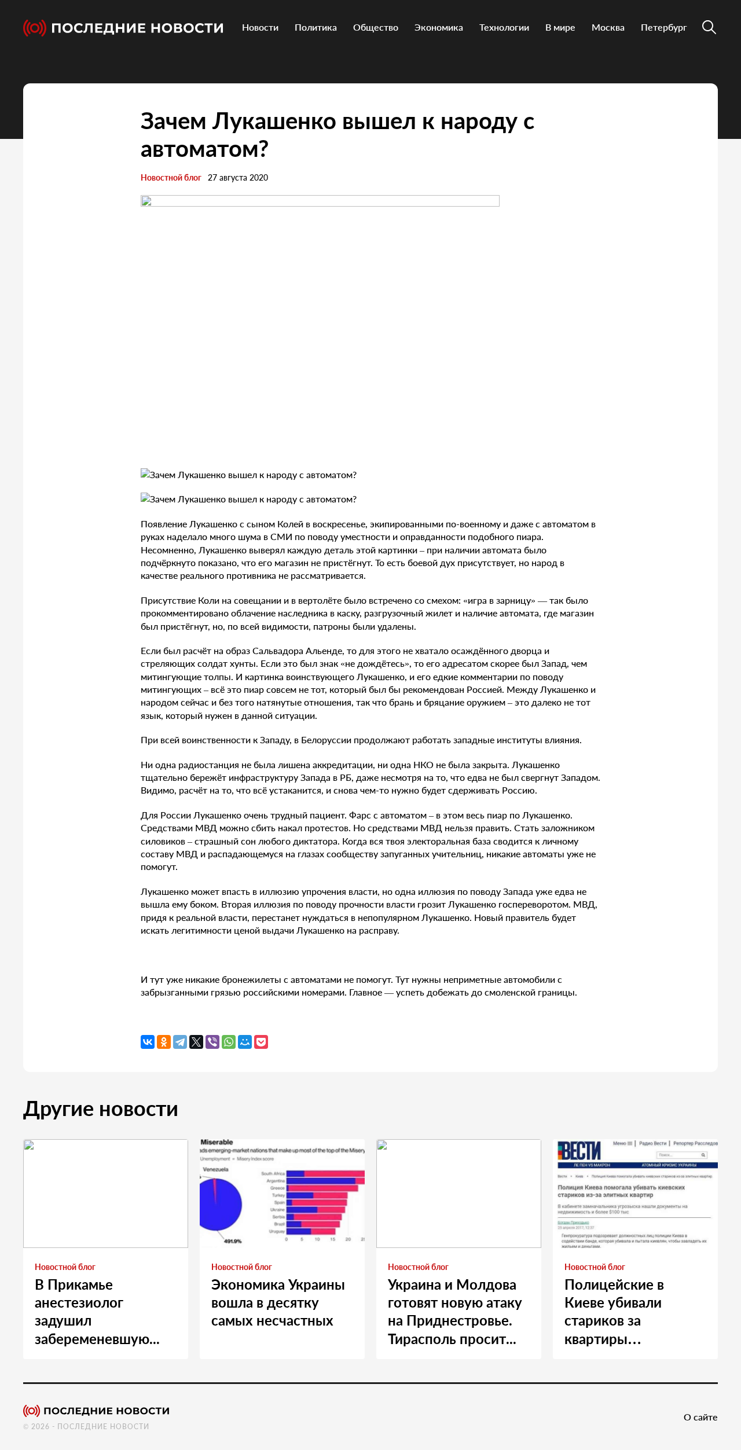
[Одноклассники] (164, 1042)
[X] (196, 1042)
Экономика (438, 26)
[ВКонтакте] (148, 1042)
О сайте (701, 1416)
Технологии (504, 26)
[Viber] (212, 1042)
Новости (260, 26)
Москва (608, 26)
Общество (375, 26)
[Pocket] (261, 1042)
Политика (316, 26)
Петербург (664, 26)
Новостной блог (171, 177)
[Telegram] (180, 1042)
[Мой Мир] (245, 1042)
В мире (560, 26)
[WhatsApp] (229, 1042)
